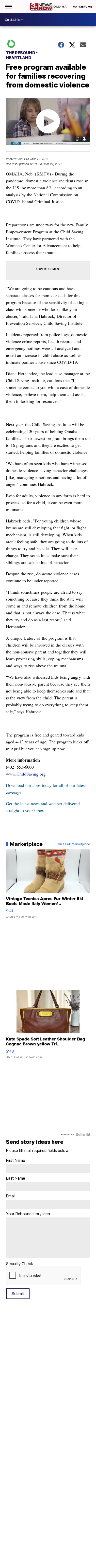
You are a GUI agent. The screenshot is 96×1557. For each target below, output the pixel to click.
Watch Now (81, 6)
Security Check (19, 1263)
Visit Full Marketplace (74, 844)
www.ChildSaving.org (26, 774)
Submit (18, 1293)
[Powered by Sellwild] (83, 1134)
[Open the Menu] (8, 6)
